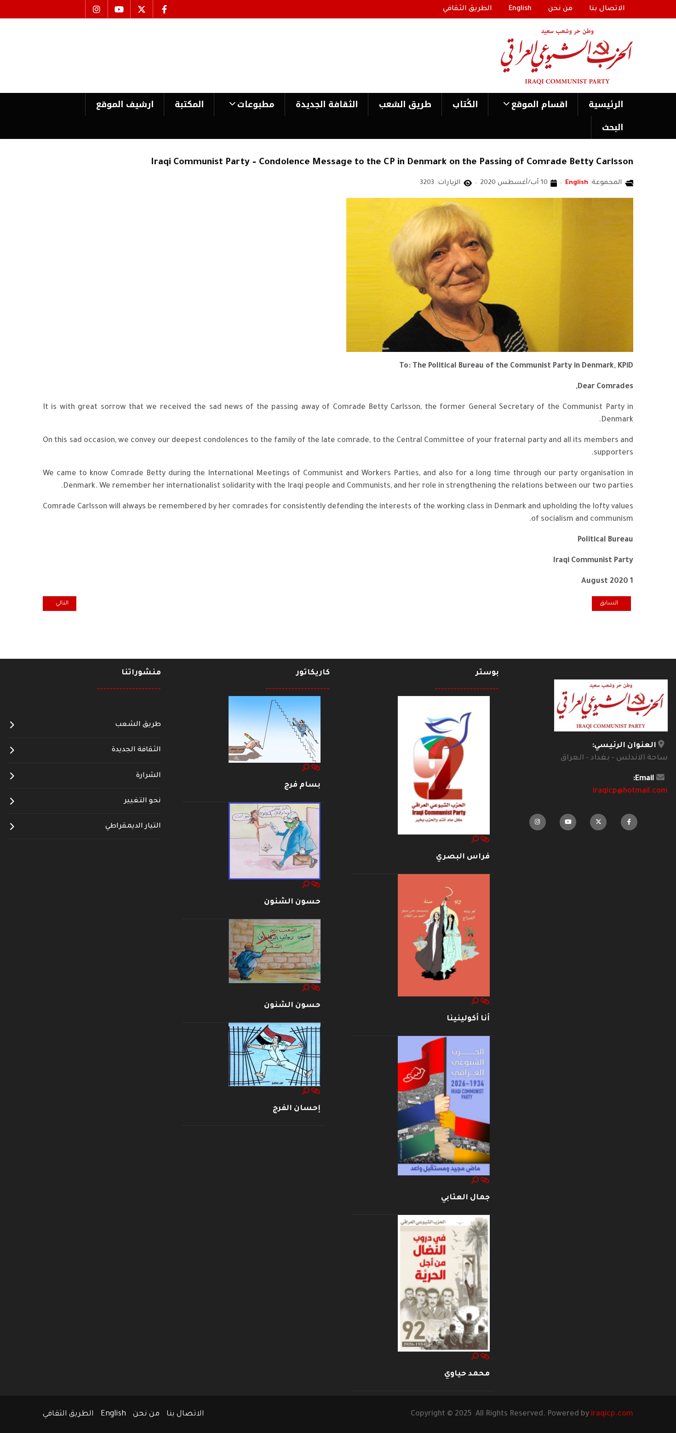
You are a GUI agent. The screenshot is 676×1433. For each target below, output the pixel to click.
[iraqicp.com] (553, 56)
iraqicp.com (612, 1414)
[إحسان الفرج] (275, 1055)
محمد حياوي (467, 1374)
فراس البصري (463, 857)
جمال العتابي (465, 1198)
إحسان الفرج (297, 1109)
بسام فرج (302, 785)
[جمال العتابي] (444, 1106)
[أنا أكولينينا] (444, 936)
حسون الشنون (292, 902)
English (576, 183)
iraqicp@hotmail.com (630, 791)
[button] (533, 104)
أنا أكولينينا (468, 1019)
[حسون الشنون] (275, 841)
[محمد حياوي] (444, 1284)
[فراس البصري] (444, 765)
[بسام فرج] (275, 730)
